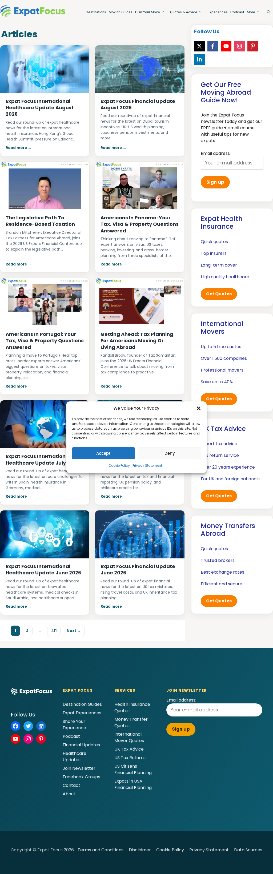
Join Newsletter (79, 768)
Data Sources (248, 850)
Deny (169, 453)
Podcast (237, 12)
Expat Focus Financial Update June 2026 (138, 569)
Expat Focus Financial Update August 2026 (138, 104)
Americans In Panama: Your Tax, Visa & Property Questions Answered (140, 224)
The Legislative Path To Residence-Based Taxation (40, 220)
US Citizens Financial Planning (133, 769)
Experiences (218, 12)
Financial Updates (81, 745)
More (251, 12)
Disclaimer (140, 850)
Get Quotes (219, 294)
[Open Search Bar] (268, 12)
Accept (103, 453)
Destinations (96, 12)
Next (74, 630)
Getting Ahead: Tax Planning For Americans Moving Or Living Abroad (137, 341)
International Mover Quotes (129, 737)
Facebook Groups (81, 777)
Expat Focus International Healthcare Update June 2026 (43, 569)
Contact (71, 785)
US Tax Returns (130, 758)
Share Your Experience (74, 724)
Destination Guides (82, 704)
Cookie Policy (119, 465)
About (69, 794)
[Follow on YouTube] (226, 46)
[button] (198, 408)
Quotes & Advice (183, 12)
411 (56, 630)
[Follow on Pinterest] (252, 46)
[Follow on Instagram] (239, 46)
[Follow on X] (199, 46)
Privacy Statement (147, 465)
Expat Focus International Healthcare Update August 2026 (40, 108)
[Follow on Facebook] (212, 46)
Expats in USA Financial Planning (133, 784)
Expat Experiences (82, 713)
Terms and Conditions (100, 850)
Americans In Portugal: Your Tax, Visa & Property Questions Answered (45, 341)
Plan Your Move (147, 12)
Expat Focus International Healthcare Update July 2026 (42, 459)
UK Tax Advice (129, 749)
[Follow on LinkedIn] (199, 59)
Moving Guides (121, 12)
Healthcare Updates (74, 756)
